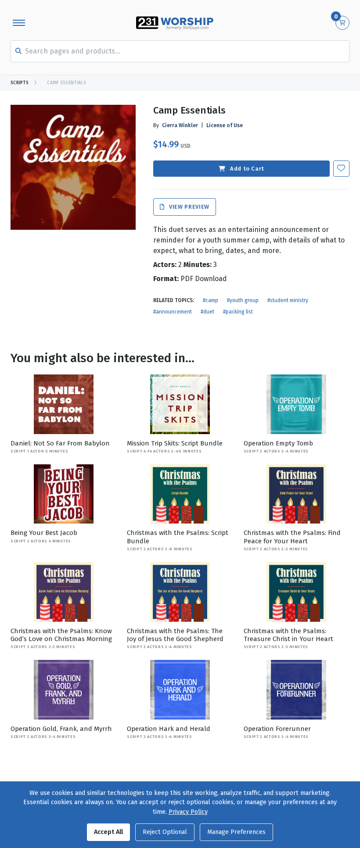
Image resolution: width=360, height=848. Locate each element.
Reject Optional (165, 832)
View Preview (188, 207)
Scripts (20, 83)
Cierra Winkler (180, 125)
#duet (207, 312)
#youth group (243, 300)
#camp (210, 300)
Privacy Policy (188, 812)
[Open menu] (19, 23)
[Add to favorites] (341, 168)
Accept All (108, 832)
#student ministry (287, 300)
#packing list (238, 312)
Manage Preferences (236, 832)
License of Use (224, 125)
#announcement (172, 312)
